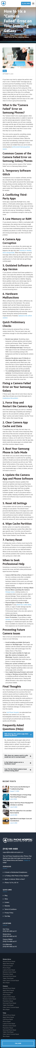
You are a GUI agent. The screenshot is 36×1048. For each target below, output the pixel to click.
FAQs (6, 899)
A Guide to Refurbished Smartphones (16, 872)
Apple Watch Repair (8, 963)
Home (6, 35)
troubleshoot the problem (10, 398)
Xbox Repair (6, 982)
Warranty (7, 906)
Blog (11, 35)
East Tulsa (6, 929)
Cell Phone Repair (8, 965)
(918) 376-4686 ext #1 (10, 941)
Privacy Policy (9, 913)
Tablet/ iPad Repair (8, 978)
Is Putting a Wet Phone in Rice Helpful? (17, 876)
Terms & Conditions (11, 909)
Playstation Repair (8, 974)
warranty (8, 619)
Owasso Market (7, 939)
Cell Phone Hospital (13, 712)
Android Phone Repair (9, 961)
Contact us (27, 860)
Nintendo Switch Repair (9, 972)
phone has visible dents (24, 605)
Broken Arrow (7, 934)
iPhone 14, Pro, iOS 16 (11, 882)
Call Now (26, 3)
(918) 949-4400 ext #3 (10, 946)
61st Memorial (7, 944)
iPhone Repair (7, 968)
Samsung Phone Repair (9, 976)
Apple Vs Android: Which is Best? (15, 879)
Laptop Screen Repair (9, 970)
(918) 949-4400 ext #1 (10, 931)
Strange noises (10, 592)
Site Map (7, 916)
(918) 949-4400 (10, 849)
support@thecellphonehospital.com (13, 852)
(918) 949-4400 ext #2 (10, 936)
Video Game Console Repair (11, 980)
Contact (7, 902)
